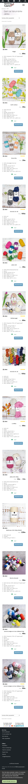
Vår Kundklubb (6, 731)
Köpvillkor (4, 745)
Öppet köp (5, 752)
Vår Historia (5, 736)
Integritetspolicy (6, 756)
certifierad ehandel (14, 763)
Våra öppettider (6, 738)
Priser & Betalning (6, 747)
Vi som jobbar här (6, 734)
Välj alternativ (18, 71)
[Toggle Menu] (23, 5)
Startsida (4, 8)
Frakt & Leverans (6, 749)
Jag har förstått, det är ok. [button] (9, 781)
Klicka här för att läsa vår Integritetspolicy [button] (12, 777)
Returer (4, 754)
